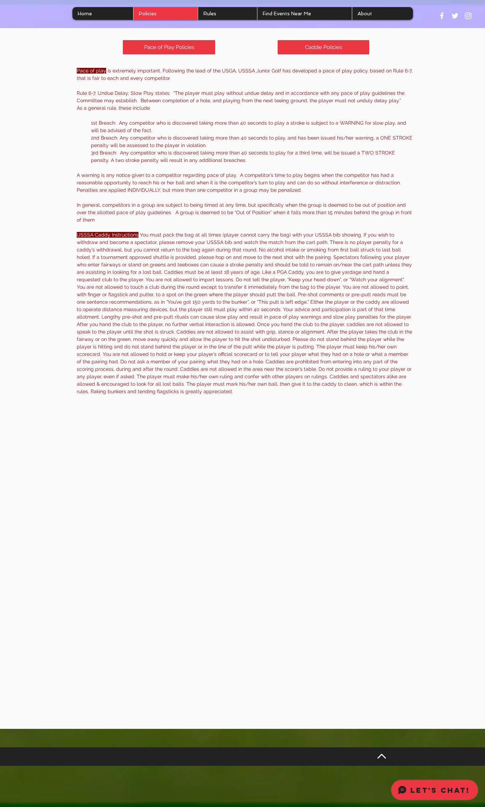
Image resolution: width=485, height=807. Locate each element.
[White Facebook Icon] (441, 15)
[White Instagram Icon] (468, 15)
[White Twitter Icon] (455, 15)
